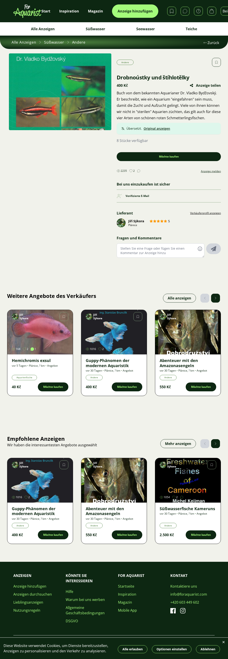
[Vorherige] (204, 298)
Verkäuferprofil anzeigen (205, 213)
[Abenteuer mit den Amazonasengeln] (188, 332)
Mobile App (127, 610)
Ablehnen (208, 649)
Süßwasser (95, 28)
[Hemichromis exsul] (40, 332)
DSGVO (72, 621)
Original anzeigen (157, 128)
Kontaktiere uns (183, 586)
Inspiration (127, 594)
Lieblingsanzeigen (28, 602)
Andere (79, 42)
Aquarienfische (24, 377)
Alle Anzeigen (43, 28)
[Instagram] (182, 610)
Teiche (191, 28)
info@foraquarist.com (188, 594)
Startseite (126, 586)
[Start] (27, 11)
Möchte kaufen (169, 156)
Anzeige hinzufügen (135, 11)
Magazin (125, 602)
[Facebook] (173, 610)
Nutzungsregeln (26, 610)
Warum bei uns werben (85, 599)
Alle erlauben (132, 649)
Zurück (213, 42)
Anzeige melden (211, 171)
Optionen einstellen (172, 649)
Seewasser (145, 28)
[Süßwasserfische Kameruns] (188, 480)
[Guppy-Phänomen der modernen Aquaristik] (114, 332)
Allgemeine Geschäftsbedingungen (85, 610)
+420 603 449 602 (184, 602)
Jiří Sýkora (136, 221)
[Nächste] (215, 298)
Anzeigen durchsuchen (32, 594)
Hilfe (69, 591)
